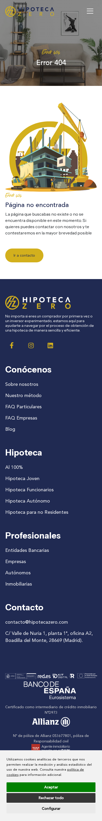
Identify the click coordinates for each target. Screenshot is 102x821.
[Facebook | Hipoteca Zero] (11, 345)
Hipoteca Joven (22, 478)
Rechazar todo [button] (51, 798)
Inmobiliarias (18, 584)
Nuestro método (23, 395)
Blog (10, 429)
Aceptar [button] (51, 787)
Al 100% (14, 467)
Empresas (15, 561)
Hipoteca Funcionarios (29, 490)
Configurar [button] (51, 808)
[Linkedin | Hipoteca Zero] (50, 345)
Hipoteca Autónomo (27, 501)
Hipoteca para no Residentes (36, 512)
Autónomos (18, 573)
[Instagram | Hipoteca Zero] (31, 345)
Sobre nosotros (21, 384)
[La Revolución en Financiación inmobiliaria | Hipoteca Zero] (29, 11)
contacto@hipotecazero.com (36, 622)
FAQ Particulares (23, 407)
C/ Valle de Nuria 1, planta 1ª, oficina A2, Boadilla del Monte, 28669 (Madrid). (49, 636)
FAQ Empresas (21, 418)
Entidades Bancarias (27, 550)
